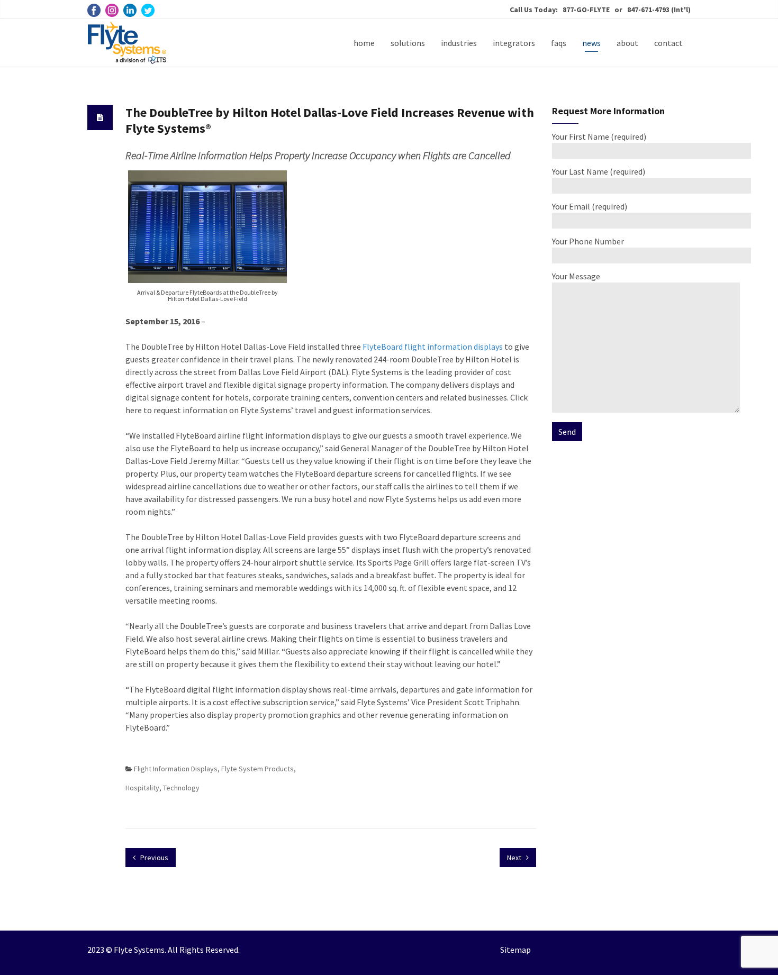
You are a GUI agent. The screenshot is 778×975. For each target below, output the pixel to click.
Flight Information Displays (176, 768)
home (364, 43)
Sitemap (515, 949)
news (591, 43)
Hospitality (142, 787)
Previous (153, 857)
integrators (514, 43)
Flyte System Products (257, 768)
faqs (558, 43)
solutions (408, 43)
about (627, 43)
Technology (181, 787)
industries (459, 43)
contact (668, 43)
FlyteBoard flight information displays (433, 346)
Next (515, 857)
